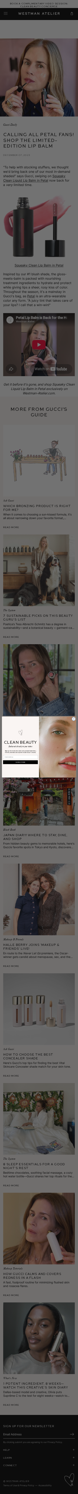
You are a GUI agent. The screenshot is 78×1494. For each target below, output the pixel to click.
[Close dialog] (73, 719)
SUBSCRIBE (20, 762)
